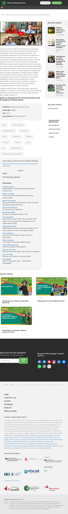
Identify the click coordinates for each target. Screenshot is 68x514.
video (13, 385)
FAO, (50, 437)
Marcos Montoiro (9, 250)
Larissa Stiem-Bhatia (10, 245)
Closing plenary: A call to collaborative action (51, 301)
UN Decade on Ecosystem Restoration (12, 154)
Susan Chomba (8, 194)
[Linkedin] (44, 362)
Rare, (31, 442)
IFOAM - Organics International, (18, 440)
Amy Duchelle (7, 217)
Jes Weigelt (6, 259)
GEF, (56, 437)
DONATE (8, 408)
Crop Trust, (57, 435)
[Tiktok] (44, 366)
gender (4, 137)
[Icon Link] (49, 366)
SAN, (52, 442)
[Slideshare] (59, 362)
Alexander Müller (8, 212)
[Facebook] (39, 362)
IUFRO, (16, 442)
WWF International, (25, 448)
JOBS (6, 394)
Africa (4, 125)
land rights (29, 137)
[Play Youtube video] (21, 33)
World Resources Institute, (12, 448)
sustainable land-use (16, 148)
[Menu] (2, 7)
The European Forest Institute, (27, 437)
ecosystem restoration (8, 131)
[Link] (4, 3)
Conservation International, (46, 435)
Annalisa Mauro (8, 187)
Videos (8, 15)
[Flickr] (64, 362)
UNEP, (42, 444)
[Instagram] (54, 362)
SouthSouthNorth (9, 444)
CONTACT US (10, 398)
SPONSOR (8, 404)
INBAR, (57, 440)
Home (3, 15)
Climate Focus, (33, 435)
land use (17, 142)
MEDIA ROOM (10, 411)
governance (16, 137)
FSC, (53, 437)
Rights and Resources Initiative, (42, 442)
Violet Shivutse (8, 240)
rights (28, 142)
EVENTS (7, 401)
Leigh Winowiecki (9, 226)
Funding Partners (12, 453)
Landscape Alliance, (19, 435)
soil (3, 148)
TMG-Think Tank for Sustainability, (25, 444)
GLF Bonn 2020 (53, 108)
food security (24, 131)
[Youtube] (49, 362)
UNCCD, (37, 444)
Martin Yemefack (9, 201)
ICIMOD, (6, 440)
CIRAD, (27, 435)
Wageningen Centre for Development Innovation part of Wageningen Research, (30, 445)
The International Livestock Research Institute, (41, 440)
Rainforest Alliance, (23, 442)
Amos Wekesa (7, 233)
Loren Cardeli (7, 254)
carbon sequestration (18, 125)
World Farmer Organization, (44, 446)
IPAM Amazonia (8, 442)
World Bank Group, (57, 446)
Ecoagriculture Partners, (11, 437)
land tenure (5, 142)
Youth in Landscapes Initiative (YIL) (41, 448)
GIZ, (59, 437)
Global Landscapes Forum (16, 3)
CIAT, (11, 435)
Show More (46, 509)
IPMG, (60, 440)
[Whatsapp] (39, 366)
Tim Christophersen (10, 208)
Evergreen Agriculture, (42, 437)
